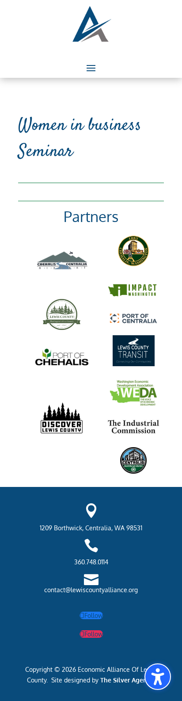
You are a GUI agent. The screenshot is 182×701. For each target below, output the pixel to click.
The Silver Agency (126, 680)
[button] (91, 68)
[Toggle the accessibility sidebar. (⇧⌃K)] (157, 676)
